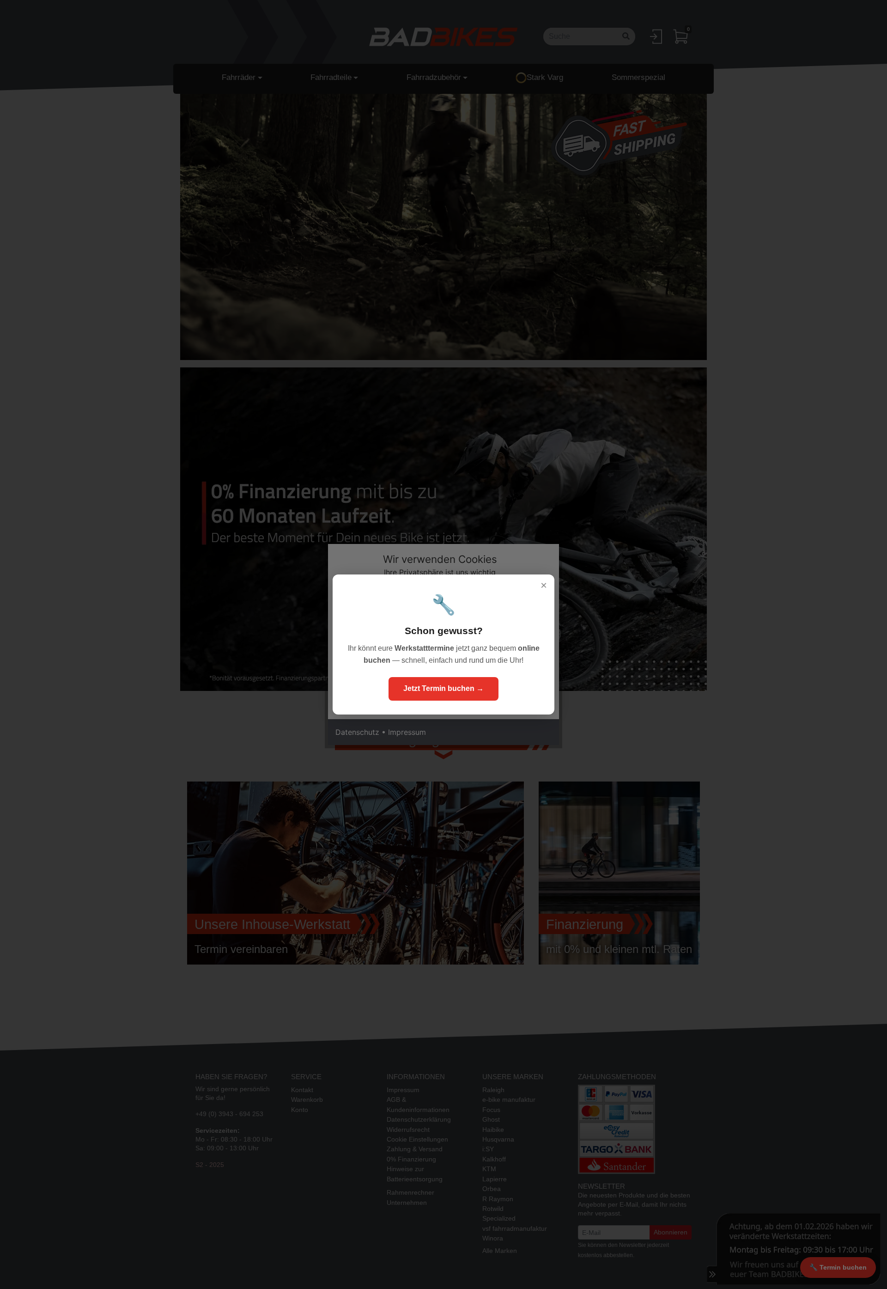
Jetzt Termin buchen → (443, 688)
